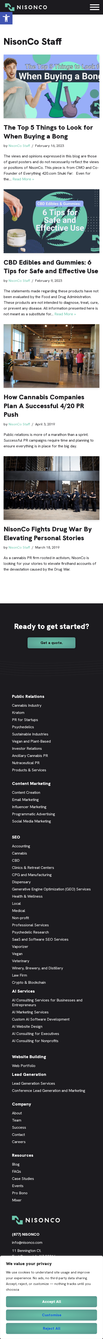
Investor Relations (27, 748)
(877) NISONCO (26, 1234)
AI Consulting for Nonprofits (35, 1040)
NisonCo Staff (19, 146)
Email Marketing (25, 799)
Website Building (29, 1056)
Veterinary (20, 960)
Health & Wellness (27, 896)
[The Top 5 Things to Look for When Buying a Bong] (51, 86)
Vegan (17, 953)
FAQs (16, 1171)
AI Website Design (27, 1026)
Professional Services (30, 925)
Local (16, 903)
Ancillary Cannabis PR (30, 755)
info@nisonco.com (27, 1242)
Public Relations (28, 696)
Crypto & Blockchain (29, 982)
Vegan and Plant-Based (31, 741)
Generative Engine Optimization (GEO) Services (51, 889)
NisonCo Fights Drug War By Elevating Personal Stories (48, 533)
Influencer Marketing (29, 806)
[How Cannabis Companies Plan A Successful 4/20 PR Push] (51, 356)
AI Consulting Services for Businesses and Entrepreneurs (47, 1002)
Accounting (21, 846)
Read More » (23, 179)
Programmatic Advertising (33, 814)
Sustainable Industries (30, 734)
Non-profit (20, 917)
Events (17, 1185)
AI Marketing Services (30, 1012)
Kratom (18, 712)
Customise (51, 1314)
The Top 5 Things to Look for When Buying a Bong (48, 131)
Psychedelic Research (30, 932)
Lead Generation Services (33, 1083)
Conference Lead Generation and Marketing (48, 1090)
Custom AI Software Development (40, 1019)
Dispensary (21, 881)
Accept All (51, 1301)
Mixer (17, 1200)
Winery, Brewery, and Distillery (37, 968)
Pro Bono (20, 1192)
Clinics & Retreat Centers (33, 867)
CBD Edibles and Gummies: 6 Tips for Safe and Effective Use (51, 266)
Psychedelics (23, 726)
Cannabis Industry (26, 705)
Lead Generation (29, 1074)
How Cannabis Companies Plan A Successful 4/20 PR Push (44, 406)
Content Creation (26, 792)
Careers (19, 1141)
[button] (6, 18)
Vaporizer (20, 946)
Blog (16, 1164)
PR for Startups (25, 719)
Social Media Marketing (31, 821)
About (17, 1113)
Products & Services (29, 769)
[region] (51, 1297)
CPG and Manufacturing (32, 874)
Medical (18, 910)
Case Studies (23, 1178)
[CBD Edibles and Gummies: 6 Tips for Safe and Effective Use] (51, 221)
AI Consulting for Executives (35, 1033)
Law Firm (19, 975)
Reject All (51, 1328)
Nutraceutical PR (26, 762)
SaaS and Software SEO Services (40, 939)
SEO (16, 837)
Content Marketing (31, 783)
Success (19, 1127)
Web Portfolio (23, 1065)
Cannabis (19, 853)
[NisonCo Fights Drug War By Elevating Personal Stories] (51, 488)
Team (16, 1120)
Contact (18, 1134)
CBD (16, 860)
